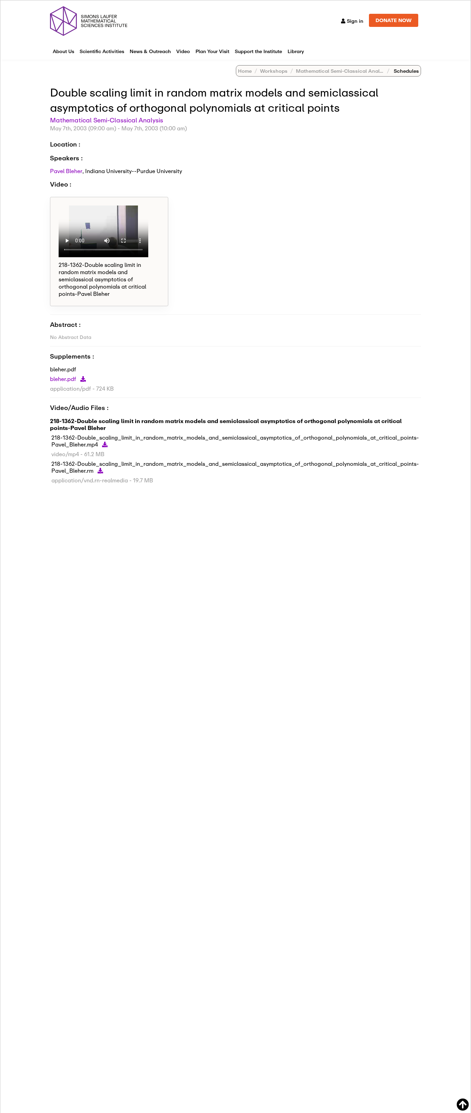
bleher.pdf (64, 379)
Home (245, 70)
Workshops (274, 70)
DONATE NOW (393, 20)
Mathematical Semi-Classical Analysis (342, 70)
